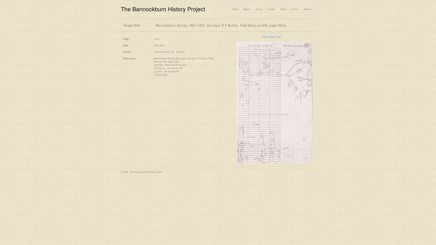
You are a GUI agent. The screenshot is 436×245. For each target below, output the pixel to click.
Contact (295, 9)
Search (259, 9)
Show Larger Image (271, 37)
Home (235, 9)
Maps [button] (246, 9)
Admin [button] (307, 9)
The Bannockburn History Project (163, 8)
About (283, 9)
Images (271, 9)
